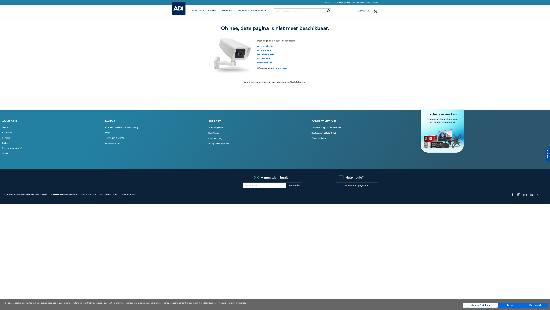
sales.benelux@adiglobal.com (291, 82)
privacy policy (68, 303)
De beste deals (265, 54)
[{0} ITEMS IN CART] (376, 11)
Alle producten (265, 46)
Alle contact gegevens (356, 185)
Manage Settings (480, 305)
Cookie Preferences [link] (128, 194)
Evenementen (264, 62)
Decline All (535, 305)
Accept (511, 305)
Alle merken (264, 50)
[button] (548, 155)
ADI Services (264, 58)
